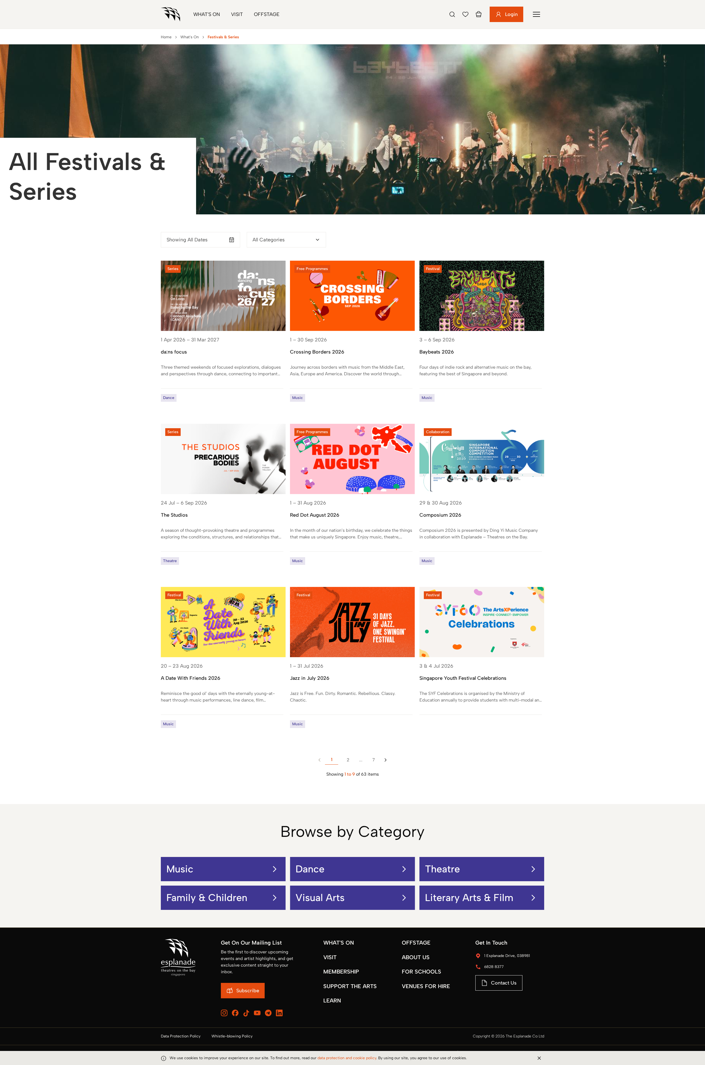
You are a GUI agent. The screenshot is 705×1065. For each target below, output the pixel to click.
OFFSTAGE (416, 942)
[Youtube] (257, 1013)
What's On (206, 14)
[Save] (465, 14)
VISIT (330, 957)
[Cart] (478, 14)
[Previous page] (319, 759)
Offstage (267, 14)
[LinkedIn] (279, 1013)
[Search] (452, 14)
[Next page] (385, 759)
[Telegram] (268, 1013)
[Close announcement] (539, 1058)
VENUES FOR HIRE (426, 986)
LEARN (332, 1000)
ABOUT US (416, 957)
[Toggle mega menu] (536, 14)
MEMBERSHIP (341, 971)
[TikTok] (246, 1013)
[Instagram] (224, 1013)
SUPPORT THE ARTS (350, 986)
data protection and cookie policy (347, 1058)
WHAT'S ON (338, 942)
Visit (237, 14)
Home (166, 37)
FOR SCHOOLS (421, 971)
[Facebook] (235, 1013)
